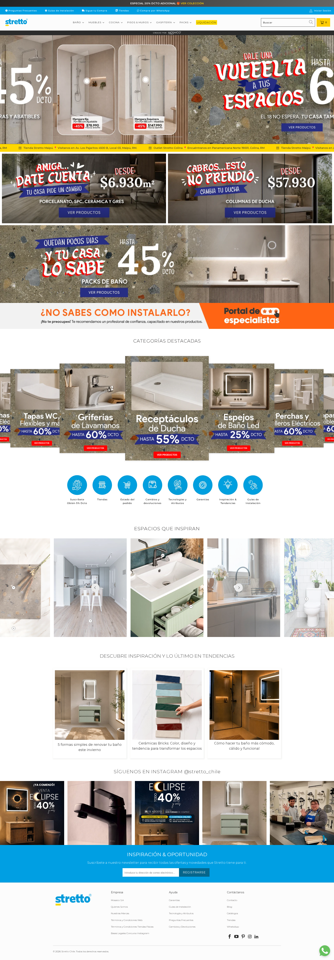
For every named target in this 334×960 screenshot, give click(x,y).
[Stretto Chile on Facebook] (230, 936)
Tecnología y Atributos (181, 913)
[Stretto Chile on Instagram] (250, 936)
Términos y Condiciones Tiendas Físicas (132, 926)
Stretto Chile (68, 951)
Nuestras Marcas (120, 913)
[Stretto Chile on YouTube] (236, 936)
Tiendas (123, 10)
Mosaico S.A (117, 900)
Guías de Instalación (60, 10)
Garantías (174, 900)
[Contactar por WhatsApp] (324, 950)
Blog (229, 906)
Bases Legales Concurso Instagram (130, 933)
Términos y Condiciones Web (126, 920)
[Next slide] (239, 587)
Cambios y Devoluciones (182, 926)
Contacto (232, 900)
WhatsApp (233, 926)
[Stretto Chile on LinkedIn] (257, 936)
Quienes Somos (119, 906)
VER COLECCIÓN (192, 3)
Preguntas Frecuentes (22, 10)
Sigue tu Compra (96, 10)
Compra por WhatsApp (154, 10)
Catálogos (232, 913)
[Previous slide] (95, 587)
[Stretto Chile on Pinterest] (243, 936)
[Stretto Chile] (16, 22)
